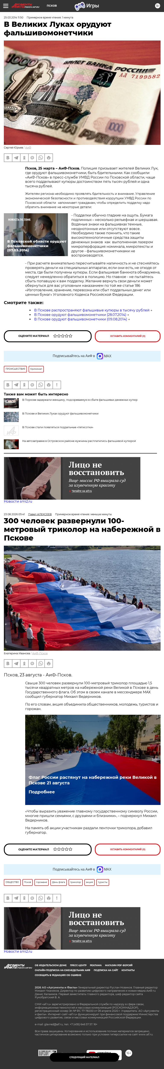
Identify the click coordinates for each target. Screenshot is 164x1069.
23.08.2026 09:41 (14, 514)
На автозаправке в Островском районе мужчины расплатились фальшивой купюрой (79, 441)
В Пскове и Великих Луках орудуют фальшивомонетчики (60, 413)
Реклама (96, 965)
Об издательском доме (51, 965)
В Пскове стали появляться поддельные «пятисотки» (57, 427)
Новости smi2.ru (18, 501)
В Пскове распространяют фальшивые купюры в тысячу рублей (91, 310)
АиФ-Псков (40, 653)
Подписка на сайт (106, 970)
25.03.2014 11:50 (13, 17)
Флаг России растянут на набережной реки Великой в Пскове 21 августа (93, 780)
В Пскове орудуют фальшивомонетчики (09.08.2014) (80, 319)
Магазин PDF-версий (118, 965)
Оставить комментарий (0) (127, 336)
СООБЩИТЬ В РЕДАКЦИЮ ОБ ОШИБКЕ (58, 975)
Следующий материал (84, 1057)
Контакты (128, 970)
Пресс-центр (78, 965)
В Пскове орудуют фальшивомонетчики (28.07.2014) (80, 315)
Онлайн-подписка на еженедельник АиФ (62, 970)
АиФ (28, 147)
